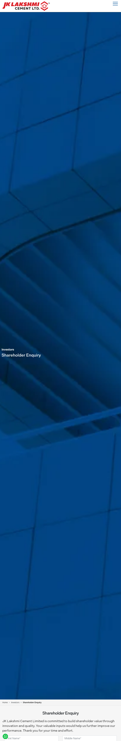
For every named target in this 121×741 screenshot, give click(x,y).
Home (5, 702)
